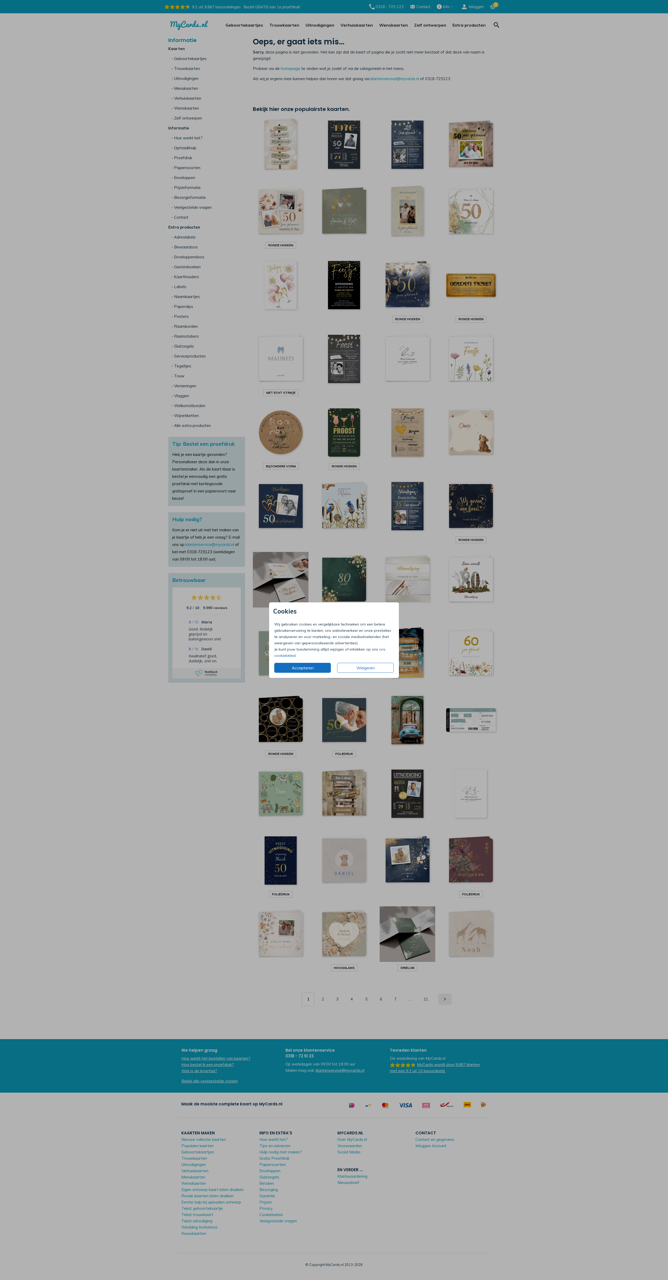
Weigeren (365, 667)
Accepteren (303, 667)
